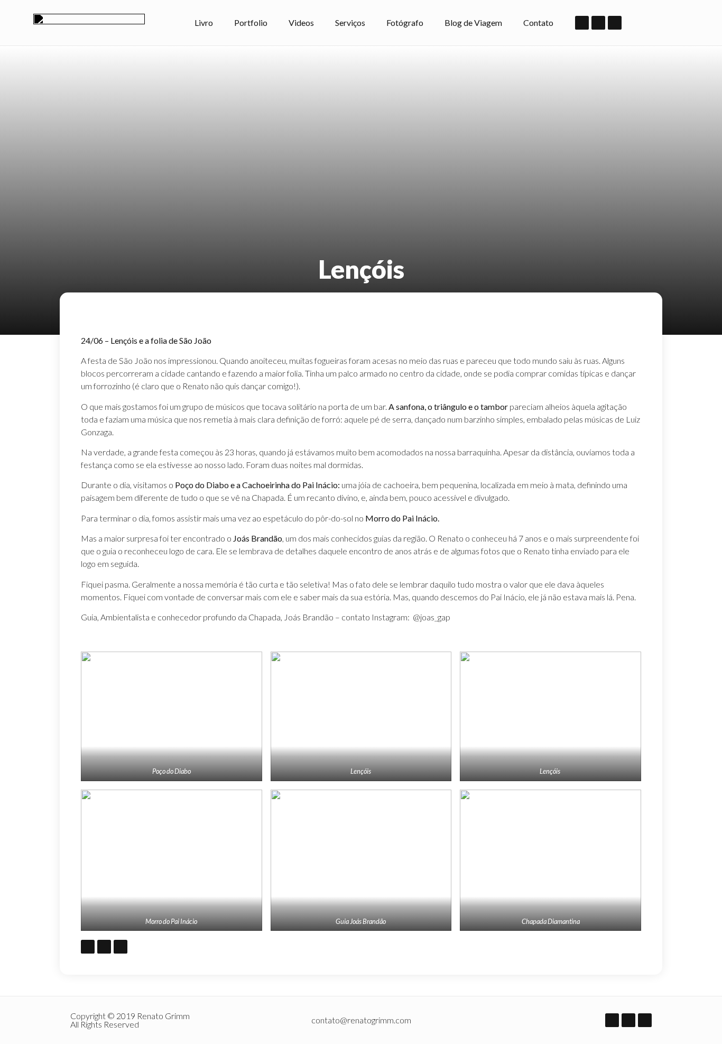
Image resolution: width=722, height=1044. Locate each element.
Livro (204, 22)
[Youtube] (615, 23)
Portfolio (250, 22)
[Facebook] (582, 23)
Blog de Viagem (473, 22)
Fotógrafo (404, 22)
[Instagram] (598, 23)
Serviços (350, 22)
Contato (538, 22)
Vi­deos (301, 22)
